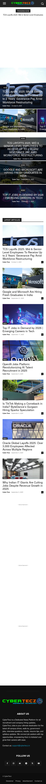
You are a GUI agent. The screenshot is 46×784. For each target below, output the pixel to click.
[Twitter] (32, 763)
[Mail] (19, 763)
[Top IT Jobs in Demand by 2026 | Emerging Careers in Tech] (23, 196)
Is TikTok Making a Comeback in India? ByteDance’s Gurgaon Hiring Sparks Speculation (22, 407)
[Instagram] (13, 763)
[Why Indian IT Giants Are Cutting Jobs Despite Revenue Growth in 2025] (23, 469)
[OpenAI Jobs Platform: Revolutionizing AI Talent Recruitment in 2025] (23, 350)
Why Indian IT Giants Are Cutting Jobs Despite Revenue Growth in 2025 (23, 485)
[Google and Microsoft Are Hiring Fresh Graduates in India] (18, 120)
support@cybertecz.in (21, 745)
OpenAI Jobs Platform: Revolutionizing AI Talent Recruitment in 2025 (18, 367)
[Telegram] (26, 763)
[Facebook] (7, 763)
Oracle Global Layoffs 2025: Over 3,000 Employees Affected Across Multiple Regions (23, 446)
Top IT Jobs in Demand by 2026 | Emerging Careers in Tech (23, 329)
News (5, 88)
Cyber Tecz (6, 262)
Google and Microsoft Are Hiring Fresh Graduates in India (22, 293)
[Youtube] (38, 763)
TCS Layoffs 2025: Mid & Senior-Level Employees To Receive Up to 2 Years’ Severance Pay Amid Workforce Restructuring (22, 254)
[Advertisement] (23, 40)
